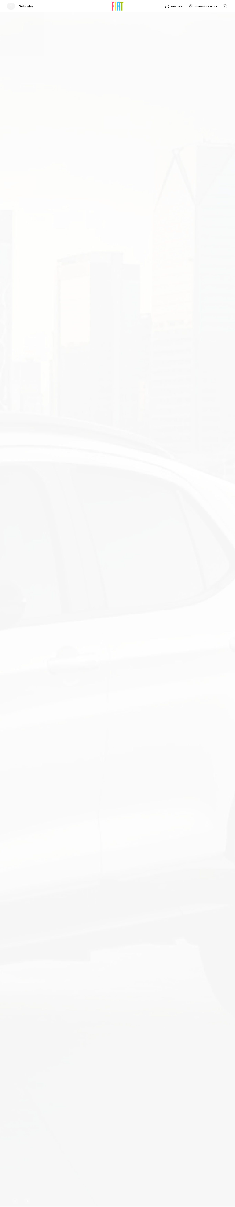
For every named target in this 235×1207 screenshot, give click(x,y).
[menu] (11, 6)
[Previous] (15, 1201)
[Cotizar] (225, 6)
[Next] (27, 1201)
